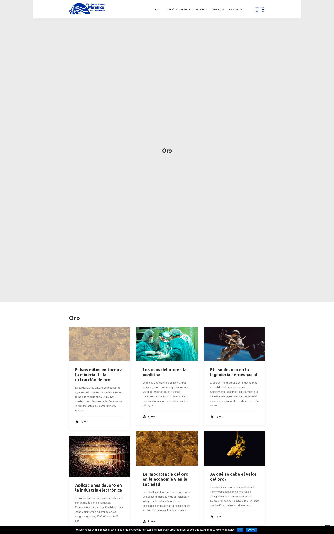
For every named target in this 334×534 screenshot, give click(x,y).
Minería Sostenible (178, 9)
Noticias (218, 9)
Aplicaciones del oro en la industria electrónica (98, 488)
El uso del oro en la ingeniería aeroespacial (233, 372)
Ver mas (251, 530)
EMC (157, 9)
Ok (240, 530)
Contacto (235, 9)
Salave (200, 9)
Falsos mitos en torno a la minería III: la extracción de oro (99, 374)
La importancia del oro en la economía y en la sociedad (165, 479)
